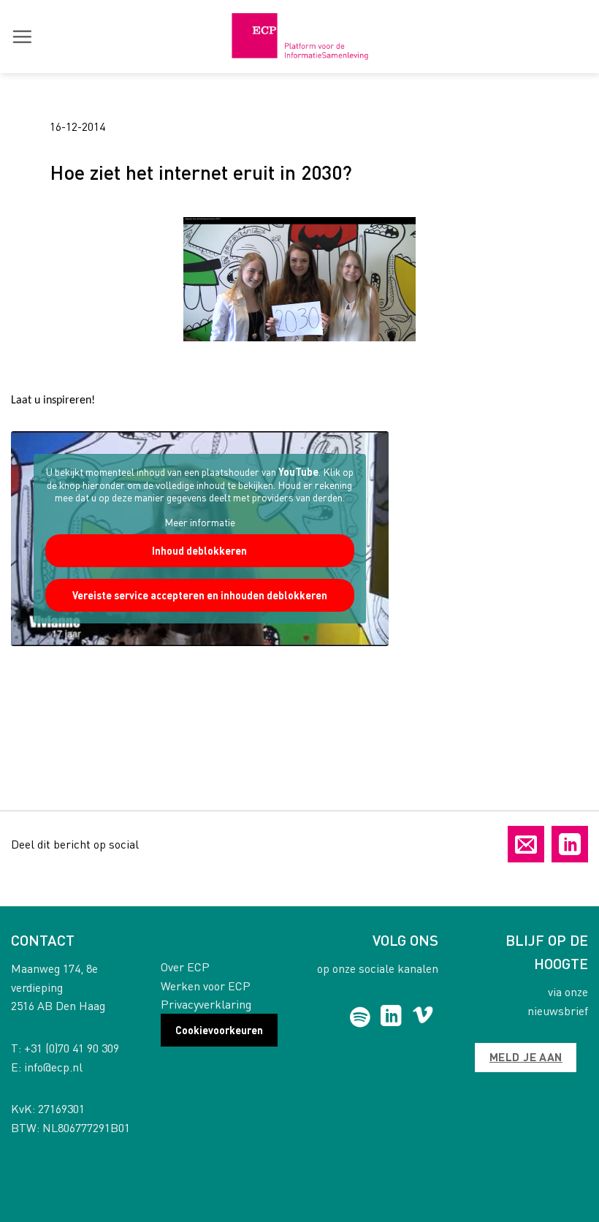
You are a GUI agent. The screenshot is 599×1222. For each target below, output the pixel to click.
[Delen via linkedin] (570, 844)
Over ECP (185, 966)
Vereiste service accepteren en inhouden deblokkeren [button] (199, 594)
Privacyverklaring (206, 1004)
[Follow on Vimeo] (422, 1017)
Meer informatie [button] (199, 522)
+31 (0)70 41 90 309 (71, 1047)
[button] (22, 36)
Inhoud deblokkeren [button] (199, 550)
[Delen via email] (526, 844)
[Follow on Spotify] (359, 1017)
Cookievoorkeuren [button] (219, 1029)
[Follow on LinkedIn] (391, 1017)
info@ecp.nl (53, 1066)
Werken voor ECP (206, 985)
